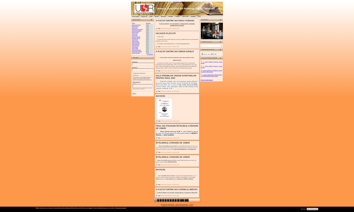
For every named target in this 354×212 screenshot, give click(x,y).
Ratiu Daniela (135, 41)
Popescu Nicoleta (136, 50)
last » (186, 200)
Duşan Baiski (171, 204)
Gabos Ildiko (135, 48)
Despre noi (144, 16)
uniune (177, 28)
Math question (137, 82)
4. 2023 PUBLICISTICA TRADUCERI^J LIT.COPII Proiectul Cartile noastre (211, 75)
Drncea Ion (134, 35)
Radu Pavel (135, 39)
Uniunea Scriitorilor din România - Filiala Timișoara (186, 8)
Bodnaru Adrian (136, 42)
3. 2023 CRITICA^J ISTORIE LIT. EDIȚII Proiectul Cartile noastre (211, 71)
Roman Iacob (135, 32)
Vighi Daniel (135, 47)
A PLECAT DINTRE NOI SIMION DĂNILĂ (175, 51)
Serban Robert (135, 44)
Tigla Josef (134, 34)
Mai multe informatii (121, 208)
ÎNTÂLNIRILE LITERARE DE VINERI (173, 143)
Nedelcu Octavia (136, 37)
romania (174, 28)
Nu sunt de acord (312, 209)
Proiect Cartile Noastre (207, 80)
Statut (150, 16)
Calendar (170, 16)
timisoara (170, 28)
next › (182, 200)
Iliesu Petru (135, 28)
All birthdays (150, 54)
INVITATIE (160, 96)
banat (165, 28)
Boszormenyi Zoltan (137, 51)
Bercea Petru (135, 26)
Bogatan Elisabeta (136, 31)
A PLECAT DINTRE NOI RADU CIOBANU (175, 20)
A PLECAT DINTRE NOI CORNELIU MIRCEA (177, 189)
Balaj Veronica (135, 45)
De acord (303, 209)
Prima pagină (135, 16)
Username (135, 62)
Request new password (139, 73)
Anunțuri (177, 16)
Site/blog (193, 16)
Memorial (163, 16)
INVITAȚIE (160, 169)
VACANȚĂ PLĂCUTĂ (166, 33)
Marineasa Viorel (136, 25)
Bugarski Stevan (136, 38)
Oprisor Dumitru (136, 53)
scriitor (162, 28)
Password (135, 67)
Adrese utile (185, 16)
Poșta (199, 16)
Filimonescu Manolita (137, 29)
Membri (157, 16)
